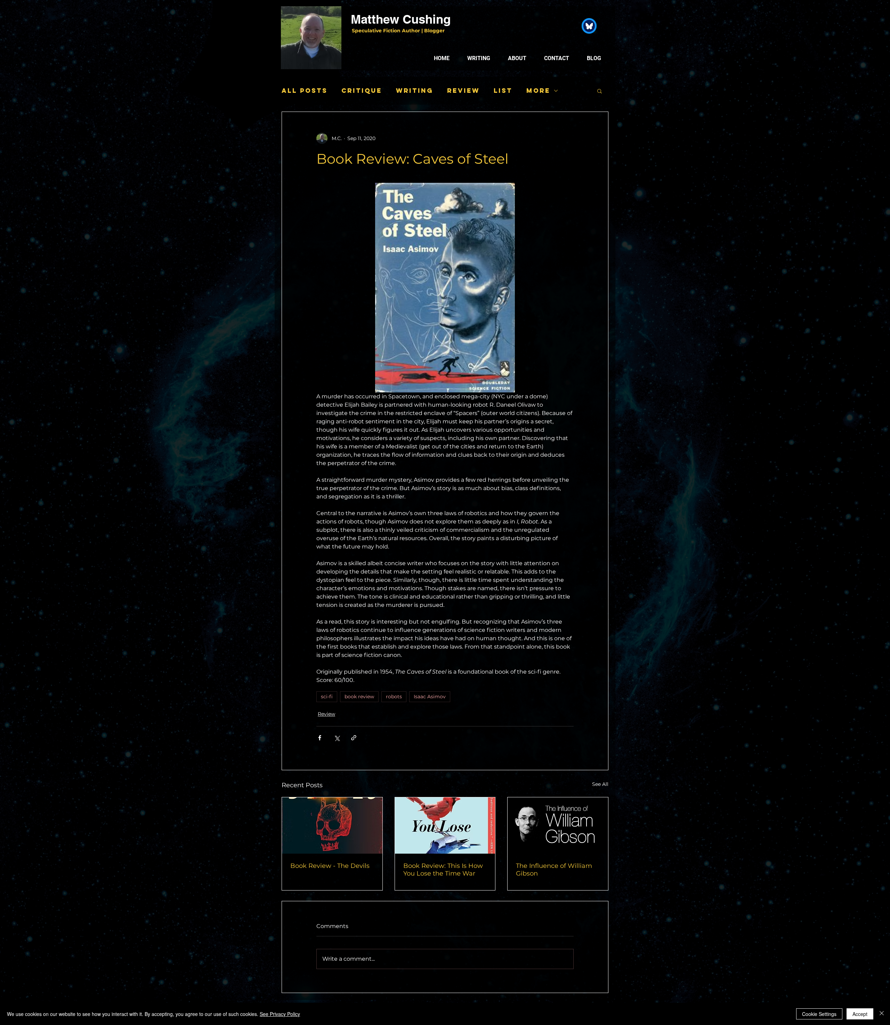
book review (359, 696)
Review (463, 90)
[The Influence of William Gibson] (558, 825)
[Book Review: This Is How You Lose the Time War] (445, 825)
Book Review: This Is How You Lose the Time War (443, 869)
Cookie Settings (819, 1013)
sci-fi (327, 696)
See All (600, 784)
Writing (414, 90)
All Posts (304, 90)
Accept (859, 1013)
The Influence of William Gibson (554, 869)
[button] (599, 90)
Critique (361, 90)
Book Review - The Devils (330, 866)
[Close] (881, 1013)
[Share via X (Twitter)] (336, 737)
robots (394, 696)
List (503, 90)
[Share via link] (353, 737)
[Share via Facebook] (319, 737)
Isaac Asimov (430, 696)
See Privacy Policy (280, 1013)
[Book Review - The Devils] (332, 825)
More (538, 90)
